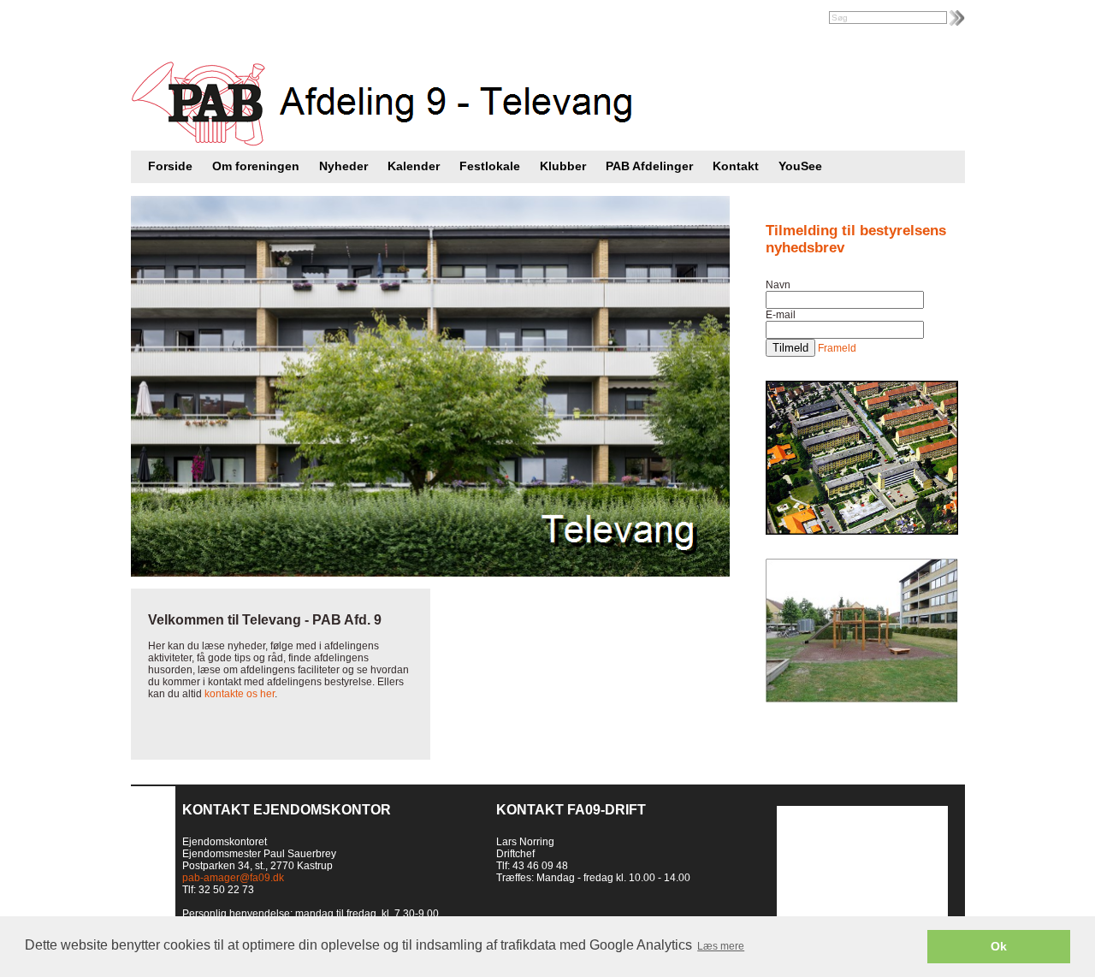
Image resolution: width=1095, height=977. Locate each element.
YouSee (800, 166)
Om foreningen (255, 166)
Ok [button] (999, 946)
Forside (170, 166)
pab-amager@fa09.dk (233, 878)
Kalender (414, 166)
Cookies (21, 965)
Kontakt (736, 166)
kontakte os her (239, 694)
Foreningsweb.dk (236, 19)
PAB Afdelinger (649, 166)
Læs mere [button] (720, 946)
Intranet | (167, 19)
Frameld (837, 348)
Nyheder (343, 166)
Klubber (563, 166)
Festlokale (489, 166)
